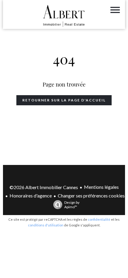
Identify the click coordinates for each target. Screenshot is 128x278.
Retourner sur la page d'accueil (64, 100)
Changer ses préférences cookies (91, 195)
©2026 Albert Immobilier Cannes (44, 187)
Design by (71, 204)
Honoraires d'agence (31, 195)
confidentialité (99, 219)
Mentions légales (101, 187)
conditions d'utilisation (45, 225)
